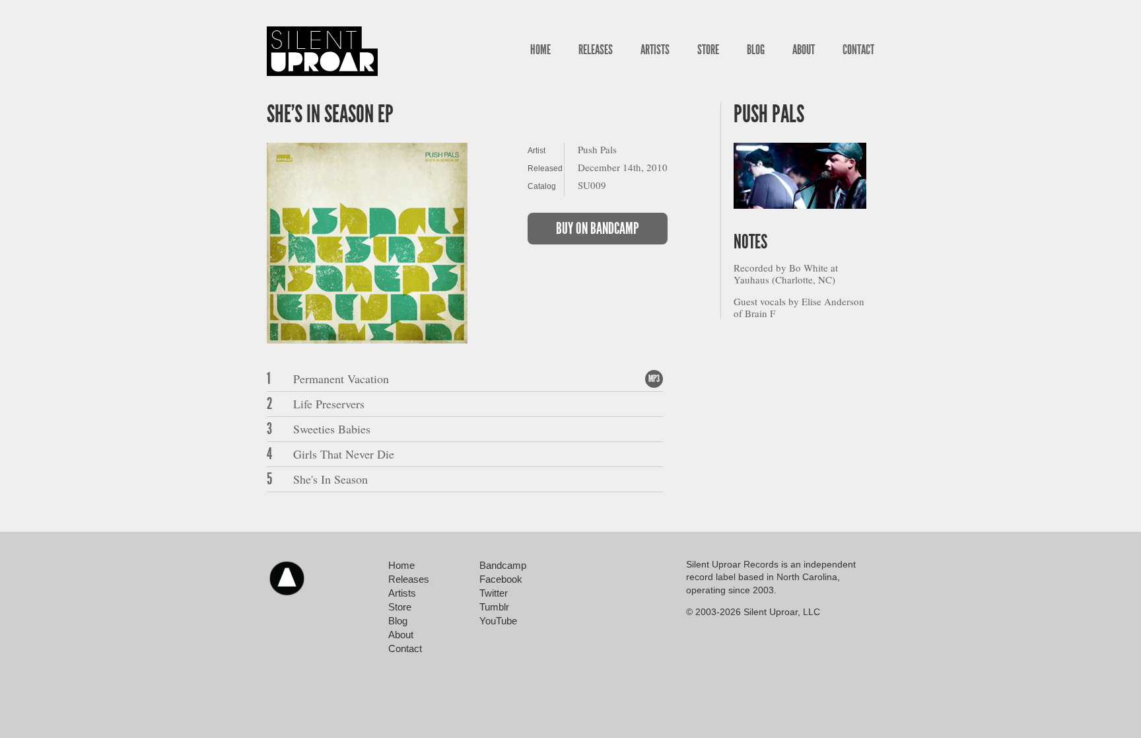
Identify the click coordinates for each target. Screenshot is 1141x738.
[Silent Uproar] (322, 51)
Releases (595, 49)
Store (708, 49)
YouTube (498, 620)
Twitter (493, 593)
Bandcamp (502, 565)
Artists (655, 49)
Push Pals (769, 114)
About (803, 49)
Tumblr (494, 606)
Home (540, 49)
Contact (858, 49)
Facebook (500, 579)
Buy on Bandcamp (597, 228)
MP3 (654, 379)
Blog (756, 49)
